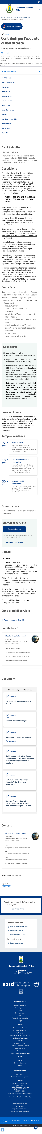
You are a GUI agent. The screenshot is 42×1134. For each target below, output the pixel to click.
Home (3, 17)
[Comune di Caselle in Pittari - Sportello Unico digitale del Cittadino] (9, 8)
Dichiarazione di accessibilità (20, 1111)
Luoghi (20, 1020)
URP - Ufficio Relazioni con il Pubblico (20, 1097)
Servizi (8, 17)
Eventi (20, 1065)
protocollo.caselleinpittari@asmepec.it (20, 1093)
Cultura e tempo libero (20, 1030)
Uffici (20, 1010)
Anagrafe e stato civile (20, 1028)
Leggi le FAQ (20, 1106)
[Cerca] (39, 9)
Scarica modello (11, 741)
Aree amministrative (20, 1005)
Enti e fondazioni (20, 1013)
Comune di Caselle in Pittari (24, 9)
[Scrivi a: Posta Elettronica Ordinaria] (20, 1095)
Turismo (20, 1040)
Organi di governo (20, 1008)
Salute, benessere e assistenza (21, 17)
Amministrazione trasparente (20, 1077)
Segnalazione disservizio (20, 1109)
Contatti (20, 1080)
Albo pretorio (20, 1074)
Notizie (20, 1060)
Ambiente (20, 1051)
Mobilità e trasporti (20, 1043)
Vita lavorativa (20, 1033)
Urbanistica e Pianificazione (20, 1038)
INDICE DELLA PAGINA (9, 71)
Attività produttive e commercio (20, 1035)
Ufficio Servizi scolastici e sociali (15, 636)
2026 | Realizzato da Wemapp (21, 1125)
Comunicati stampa (20, 1063)
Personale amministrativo (20, 1018)
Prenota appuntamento (20, 1104)
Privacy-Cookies (6, 1120)
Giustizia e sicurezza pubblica (20, 1046)
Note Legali (17, 1120)
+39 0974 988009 (20, 1091)
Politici (20, 1015)
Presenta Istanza (14, 529)
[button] (39, 2)
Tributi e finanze (20, 1048)
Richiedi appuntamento (14, 542)
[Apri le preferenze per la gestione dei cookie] (3, 1130)
